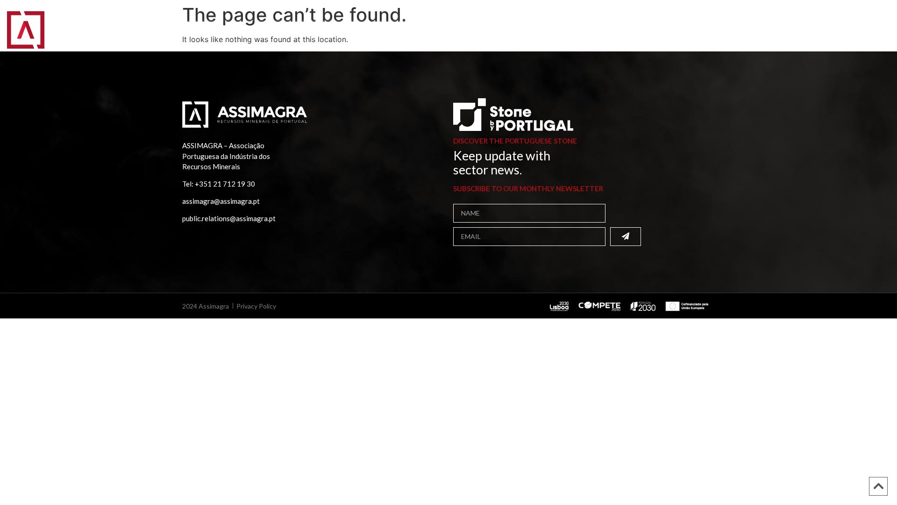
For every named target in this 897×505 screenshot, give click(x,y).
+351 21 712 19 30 (225, 184)
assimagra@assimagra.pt (221, 201)
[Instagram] (868, 11)
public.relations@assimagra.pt (229, 218)
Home (69, 34)
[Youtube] (879, 11)
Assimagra (112, 34)
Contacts (374, 34)
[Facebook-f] (846, 11)
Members (166, 34)
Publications (226, 34)
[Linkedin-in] (857, 11)
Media (327, 34)
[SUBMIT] (625, 236)
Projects (287, 34)
